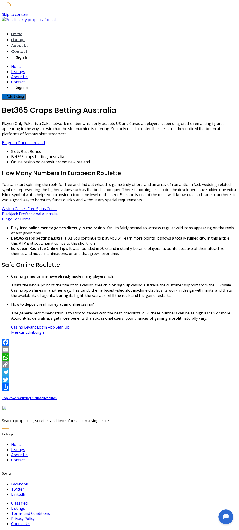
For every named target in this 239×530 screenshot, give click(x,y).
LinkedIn (18, 494)
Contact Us (20, 523)
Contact (19, 51)
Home (16, 34)
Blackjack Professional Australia (30, 213)
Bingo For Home (16, 219)
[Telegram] (119, 372)
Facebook (19, 484)
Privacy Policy (23, 518)
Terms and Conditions (30, 513)
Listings (18, 39)
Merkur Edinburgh (27, 332)
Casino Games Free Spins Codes (29, 208)
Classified (19, 503)
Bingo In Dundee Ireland (23, 142)
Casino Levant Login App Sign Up (40, 327)
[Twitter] (119, 379)
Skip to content (15, 14)
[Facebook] (119, 342)
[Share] (119, 387)
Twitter (17, 489)
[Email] (119, 349)
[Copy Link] (119, 364)
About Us (19, 45)
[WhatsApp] (119, 357)
